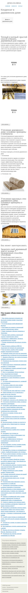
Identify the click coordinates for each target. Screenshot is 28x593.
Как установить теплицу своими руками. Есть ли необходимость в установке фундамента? (13, 446)
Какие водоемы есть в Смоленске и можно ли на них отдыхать (12, 393)
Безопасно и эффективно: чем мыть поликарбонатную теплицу (12, 339)
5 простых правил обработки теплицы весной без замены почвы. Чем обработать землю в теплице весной (13, 461)
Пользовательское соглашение (12, 587)
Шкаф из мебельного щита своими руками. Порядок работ (12, 471)
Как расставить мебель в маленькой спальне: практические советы (12, 336)
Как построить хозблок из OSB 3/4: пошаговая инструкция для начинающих (12, 347)
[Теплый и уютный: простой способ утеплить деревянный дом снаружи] (14, 91)
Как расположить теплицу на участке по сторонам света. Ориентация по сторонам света (13, 424)
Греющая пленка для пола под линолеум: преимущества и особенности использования (14, 354)
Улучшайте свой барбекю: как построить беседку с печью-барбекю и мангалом (13, 406)
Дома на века (14, 3)
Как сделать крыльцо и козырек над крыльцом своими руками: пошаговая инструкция (12, 320)
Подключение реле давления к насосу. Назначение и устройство (13, 482)
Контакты (4, 587)
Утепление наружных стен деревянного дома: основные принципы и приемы (13, 201)
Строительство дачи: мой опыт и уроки (14, 390)
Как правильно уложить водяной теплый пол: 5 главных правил (13, 369)
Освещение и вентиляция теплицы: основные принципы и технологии (12, 486)
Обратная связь (5, 591)
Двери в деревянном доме (7, 20)
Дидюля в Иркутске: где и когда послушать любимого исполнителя (14, 358)
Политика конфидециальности (8, 589)
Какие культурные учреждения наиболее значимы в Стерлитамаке (13, 365)
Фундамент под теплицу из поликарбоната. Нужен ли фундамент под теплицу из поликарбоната (13, 435)
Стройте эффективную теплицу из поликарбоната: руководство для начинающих (12, 440)
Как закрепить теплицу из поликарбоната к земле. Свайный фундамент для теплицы (13, 451)
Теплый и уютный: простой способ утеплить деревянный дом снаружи (14, 38)
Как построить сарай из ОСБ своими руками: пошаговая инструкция (12, 350)
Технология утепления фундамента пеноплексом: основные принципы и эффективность (12, 562)
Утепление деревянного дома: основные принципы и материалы (13, 131)
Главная (7, 6)
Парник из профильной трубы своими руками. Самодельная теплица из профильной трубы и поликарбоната (13, 498)
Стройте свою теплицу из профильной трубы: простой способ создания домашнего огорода (13, 519)
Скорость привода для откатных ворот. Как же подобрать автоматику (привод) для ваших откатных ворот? (13, 504)
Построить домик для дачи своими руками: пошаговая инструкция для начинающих (12, 387)
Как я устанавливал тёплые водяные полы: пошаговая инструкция (12, 373)
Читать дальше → (5, 124)
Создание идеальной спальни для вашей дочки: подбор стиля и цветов (14, 475)
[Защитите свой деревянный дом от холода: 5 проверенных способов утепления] (14, 299)
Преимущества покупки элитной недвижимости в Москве (11, 534)
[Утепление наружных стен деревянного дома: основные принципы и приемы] (14, 231)
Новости (14, 6)
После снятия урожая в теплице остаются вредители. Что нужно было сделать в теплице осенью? (14, 455)
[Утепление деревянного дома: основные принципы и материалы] (14, 183)
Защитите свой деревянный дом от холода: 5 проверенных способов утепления (14, 251)
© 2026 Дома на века (6, 585)
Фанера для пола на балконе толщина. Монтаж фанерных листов (13, 531)
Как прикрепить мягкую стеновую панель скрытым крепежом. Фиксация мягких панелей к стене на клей (13, 466)
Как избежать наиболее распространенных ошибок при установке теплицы (13, 429)
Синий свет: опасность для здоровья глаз (15, 400)
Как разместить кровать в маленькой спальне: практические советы (12, 328)
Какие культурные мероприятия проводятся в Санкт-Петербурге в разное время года (13, 377)
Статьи (20, 6)
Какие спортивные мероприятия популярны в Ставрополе (11, 397)
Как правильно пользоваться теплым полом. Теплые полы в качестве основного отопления (13, 418)
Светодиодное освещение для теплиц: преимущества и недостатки (13, 410)
